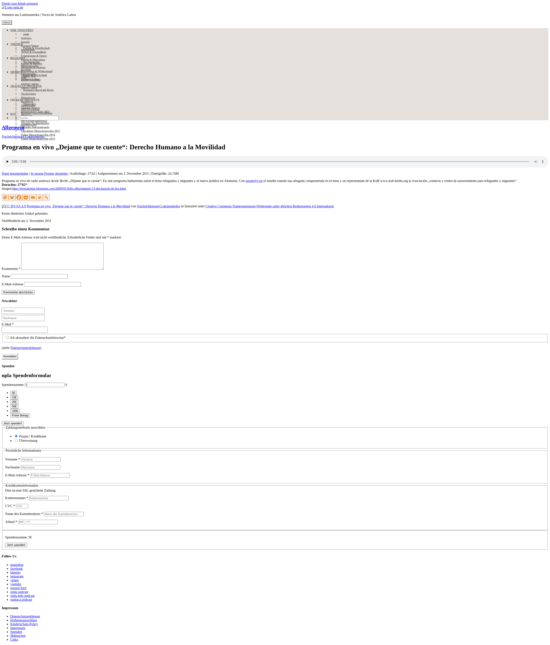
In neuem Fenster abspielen (49, 173)
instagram (16, 576)
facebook (16, 568)
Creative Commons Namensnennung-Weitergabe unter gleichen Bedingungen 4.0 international (269, 206)
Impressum (17, 628)
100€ (15, 411)
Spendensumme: (13, 385)
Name (6, 276)
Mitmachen (18, 635)
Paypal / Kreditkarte (32, 436)
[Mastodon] (5, 197)
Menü (6, 22)
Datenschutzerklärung (25, 348)
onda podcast (19, 592)
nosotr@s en (254, 181)
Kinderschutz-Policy (24, 624)
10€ (14, 397)
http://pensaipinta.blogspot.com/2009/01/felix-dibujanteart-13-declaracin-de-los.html (69, 188)
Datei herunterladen (15, 173)
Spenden (16, 632)
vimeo (14, 580)
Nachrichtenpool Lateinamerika (23, 136)
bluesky (15, 572)
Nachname (13, 467)
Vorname (12, 459)
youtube (15, 584)
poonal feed (18, 588)
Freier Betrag (20, 415)
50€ (14, 406)
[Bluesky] (12, 197)
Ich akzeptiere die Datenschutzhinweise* (37, 337)
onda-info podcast (22, 596)
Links (14, 639)
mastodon (16, 565)
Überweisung (28, 440)
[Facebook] (18, 197)
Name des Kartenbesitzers (24, 514)
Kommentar (11, 269)
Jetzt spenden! (12, 423)
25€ (14, 402)
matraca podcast (21, 599)
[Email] (32, 197)
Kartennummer (16, 498)
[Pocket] (25, 197)
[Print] (39, 197)
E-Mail (8, 324)
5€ (13, 392)
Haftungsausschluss (23, 620)
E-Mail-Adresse (12, 284)
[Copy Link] (46, 197)
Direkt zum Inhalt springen (20, 3)
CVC (10, 506)
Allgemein (13, 127)
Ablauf (11, 522)
